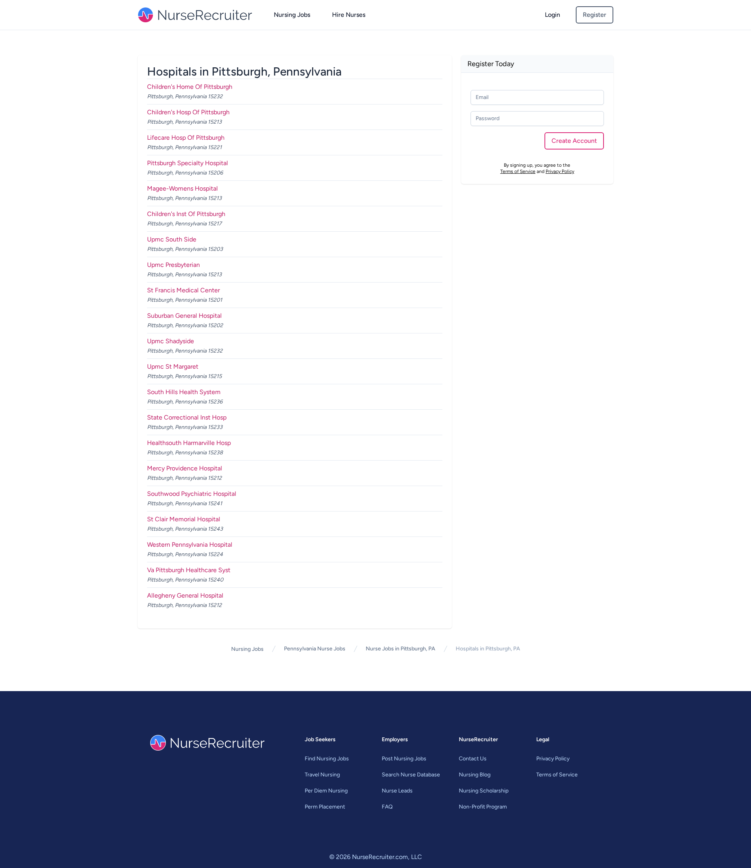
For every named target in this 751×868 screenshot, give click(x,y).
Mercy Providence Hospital (184, 468)
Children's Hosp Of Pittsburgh (188, 112)
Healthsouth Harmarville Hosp (189, 443)
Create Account (574, 140)
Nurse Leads (397, 790)
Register (594, 14)
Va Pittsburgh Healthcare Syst (188, 570)
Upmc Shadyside (170, 341)
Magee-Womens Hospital (182, 188)
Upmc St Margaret (172, 366)
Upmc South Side (171, 239)
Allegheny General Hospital (185, 595)
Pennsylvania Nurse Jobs (314, 648)
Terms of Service (517, 171)
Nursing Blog (474, 774)
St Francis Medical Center (183, 290)
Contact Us (473, 758)
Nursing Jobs (292, 14)
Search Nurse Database (411, 774)
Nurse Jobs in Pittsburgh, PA (400, 648)
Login (552, 14)
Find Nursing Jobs (327, 758)
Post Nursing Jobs (404, 758)
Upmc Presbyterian (173, 264)
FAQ (387, 806)
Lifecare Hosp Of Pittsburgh (186, 137)
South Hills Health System (184, 392)
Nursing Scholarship (483, 790)
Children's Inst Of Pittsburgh (186, 214)
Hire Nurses (348, 14)
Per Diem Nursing (326, 790)
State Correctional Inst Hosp (186, 417)
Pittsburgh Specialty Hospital (187, 163)
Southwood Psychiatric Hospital (191, 493)
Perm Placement (325, 806)
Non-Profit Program (483, 806)
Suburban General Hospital (184, 315)
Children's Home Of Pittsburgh (189, 86)
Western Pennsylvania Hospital (189, 544)
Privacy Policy (560, 171)
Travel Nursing (322, 774)
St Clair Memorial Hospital (183, 519)
